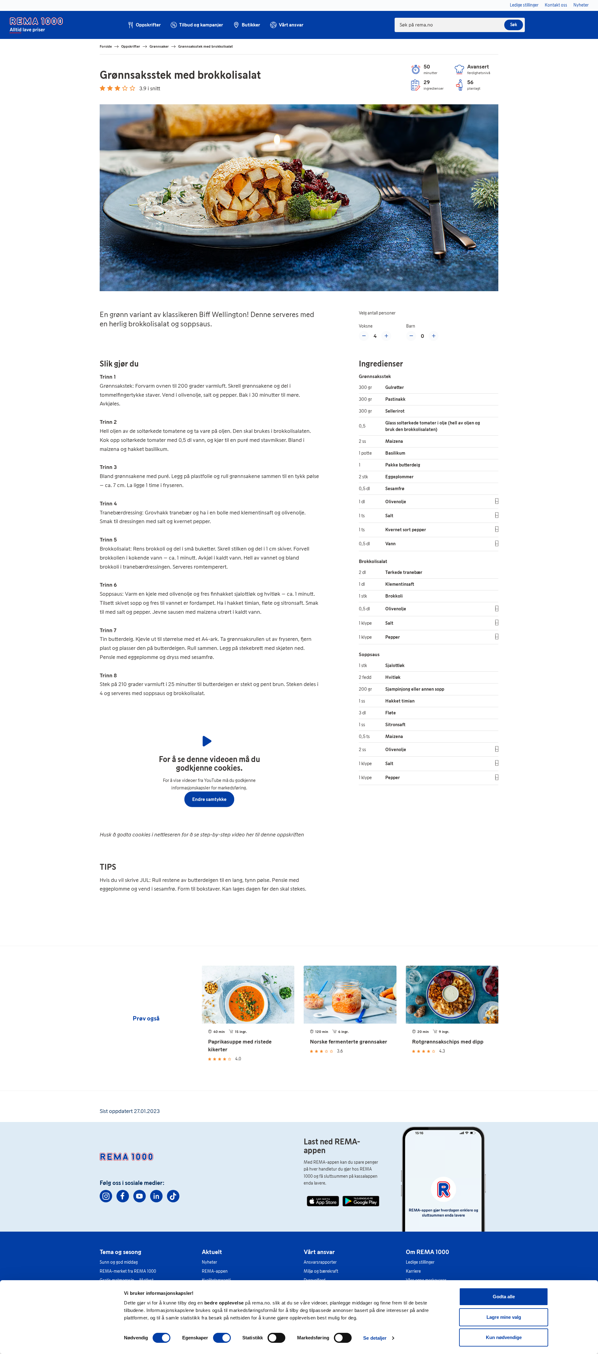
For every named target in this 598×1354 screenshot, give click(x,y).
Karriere (413, 1271)
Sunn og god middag (119, 1262)
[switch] (222, 1338)
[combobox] (459, 24)
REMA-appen (215, 1271)
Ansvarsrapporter (320, 1262)
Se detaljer (375, 1338)
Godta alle (504, 1296)
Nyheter (209, 1262)
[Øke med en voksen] (386, 336)
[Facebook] (122, 1196)
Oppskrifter (130, 46)
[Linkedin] (156, 1196)
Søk (513, 24)
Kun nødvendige (504, 1337)
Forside (106, 46)
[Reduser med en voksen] (364, 336)
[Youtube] (139, 1196)
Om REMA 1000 (427, 1252)
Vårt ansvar (319, 1252)
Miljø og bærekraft (321, 1271)
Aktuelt (212, 1252)
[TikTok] (173, 1196)
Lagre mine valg (503, 1317)
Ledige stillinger (420, 1262)
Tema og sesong (120, 1252)
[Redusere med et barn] (411, 336)
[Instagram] (106, 1196)
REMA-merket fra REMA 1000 (128, 1271)
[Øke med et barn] (434, 336)
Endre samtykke (209, 799)
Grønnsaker (159, 46)
